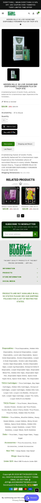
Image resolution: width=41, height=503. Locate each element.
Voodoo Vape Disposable (12, 364)
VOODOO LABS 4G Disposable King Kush (30, 207)
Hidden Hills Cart (32, 390)
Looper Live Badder (21, 393)
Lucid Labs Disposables (23, 355)
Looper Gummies (18, 427)
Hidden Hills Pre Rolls (27, 413)
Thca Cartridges (25, 383)
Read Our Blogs (24, 456)
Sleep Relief (20, 451)
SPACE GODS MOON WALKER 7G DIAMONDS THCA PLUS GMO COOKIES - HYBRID (11, 207)
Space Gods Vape (19, 378)
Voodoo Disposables (24, 358)
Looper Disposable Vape (20, 370)
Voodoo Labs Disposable (28, 361)
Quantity (5, 116)
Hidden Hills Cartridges (20, 387)
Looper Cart (8, 393)
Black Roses (32, 403)
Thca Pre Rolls (11, 413)
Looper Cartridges (18, 390)
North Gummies (30, 430)
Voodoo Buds (7, 410)
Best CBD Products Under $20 (26, 461)
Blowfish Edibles (27, 417)
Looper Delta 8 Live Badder (20, 399)
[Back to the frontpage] (21, 24)
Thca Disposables (22, 348)
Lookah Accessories (25, 446)
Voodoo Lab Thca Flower (26, 407)
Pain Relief (31, 451)
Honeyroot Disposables (22, 352)
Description (8, 144)
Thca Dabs (13, 434)
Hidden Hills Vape (18, 373)
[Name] (35, 234)
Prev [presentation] (18, 215)
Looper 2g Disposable (15, 367)
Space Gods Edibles (18, 424)
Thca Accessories (24, 443)
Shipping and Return (25, 144)
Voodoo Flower (10, 407)
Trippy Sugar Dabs (25, 434)
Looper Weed (18, 430)
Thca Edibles (15, 417)
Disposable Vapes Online (17, 376)
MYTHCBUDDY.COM (28, 474)
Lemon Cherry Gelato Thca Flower (26, 410)
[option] (13, 74)
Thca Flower (22, 403)
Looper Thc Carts (31, 396)
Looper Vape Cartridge (15, 396)
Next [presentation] (22, 215)
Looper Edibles (20, 421)
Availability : (7, 113)
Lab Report (8, 149)
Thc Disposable (33, 378)
